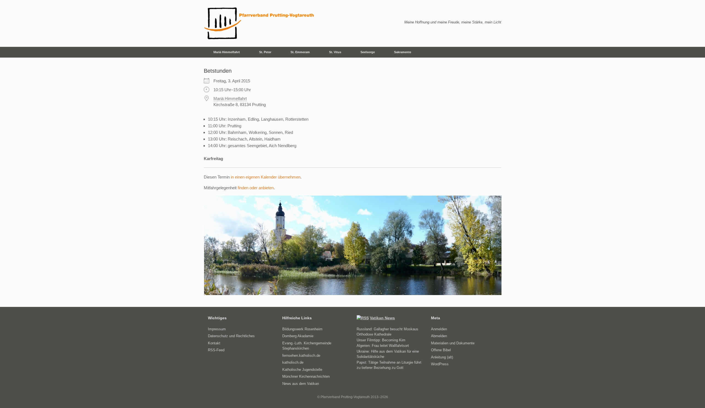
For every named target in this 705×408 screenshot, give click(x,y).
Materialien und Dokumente (452, 343)
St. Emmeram (300, 52)
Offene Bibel (441, 350)
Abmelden (439, 336)
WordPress (440, 364)
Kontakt (214, 343)
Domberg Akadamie (297, 336)
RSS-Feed (216, 350)
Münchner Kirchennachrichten (306, 376)
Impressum (217, 329)
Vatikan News (382, 318)
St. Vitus (335, 52)
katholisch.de (292, 362)
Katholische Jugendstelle (302, 370)
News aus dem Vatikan (300, 384)
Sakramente (402, 52)
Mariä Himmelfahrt (226, 52)
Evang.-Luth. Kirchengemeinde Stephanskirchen (306, 346)
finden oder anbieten (256, 187)
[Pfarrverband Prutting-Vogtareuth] (259, 23)
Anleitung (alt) (442, 357)
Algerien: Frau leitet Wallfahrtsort (383, 346)
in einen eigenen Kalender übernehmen (265, 177)
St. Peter (265, 52)
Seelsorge (367, 52)
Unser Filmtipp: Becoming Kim (381, 340)
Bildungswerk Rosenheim (302, 329)
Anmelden (439, 329)
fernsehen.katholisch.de (301, 355)
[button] (493, 52)
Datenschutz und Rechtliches (231, 336)
